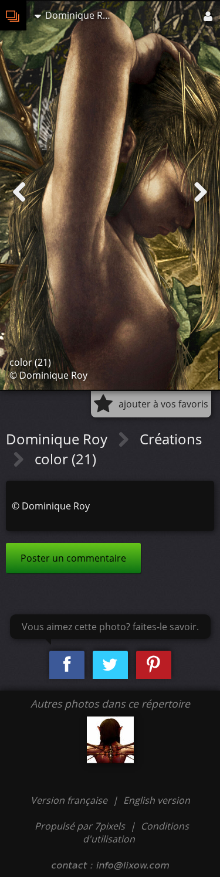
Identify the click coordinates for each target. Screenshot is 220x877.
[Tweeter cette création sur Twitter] (110, 665)
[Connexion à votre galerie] (209, 15)
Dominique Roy (58, 438)
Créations (171, 438)
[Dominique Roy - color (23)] (110, 739)
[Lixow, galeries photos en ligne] (13, 15)
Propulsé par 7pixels (80, 826)
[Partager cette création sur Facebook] (66, 665)
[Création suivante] (200, 192)
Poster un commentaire (73, 558)
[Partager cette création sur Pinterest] (153, 665)
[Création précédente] (19, 192)
